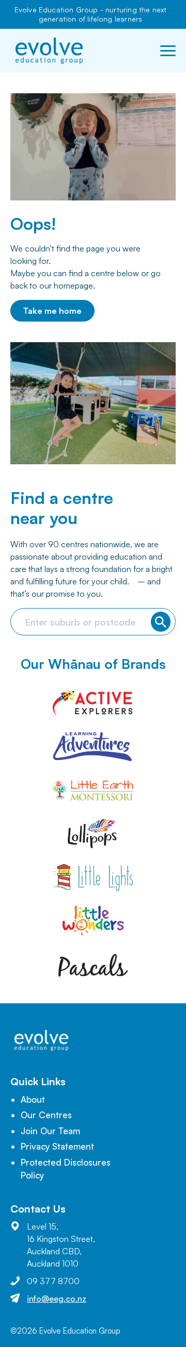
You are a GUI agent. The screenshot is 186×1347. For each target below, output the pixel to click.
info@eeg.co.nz (56, 1298)
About (33, 1099)
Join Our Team (50, 1130)
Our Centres (46, 1114)
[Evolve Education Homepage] (49, 51)
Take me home (52, 311)
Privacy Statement (57, 1146)
